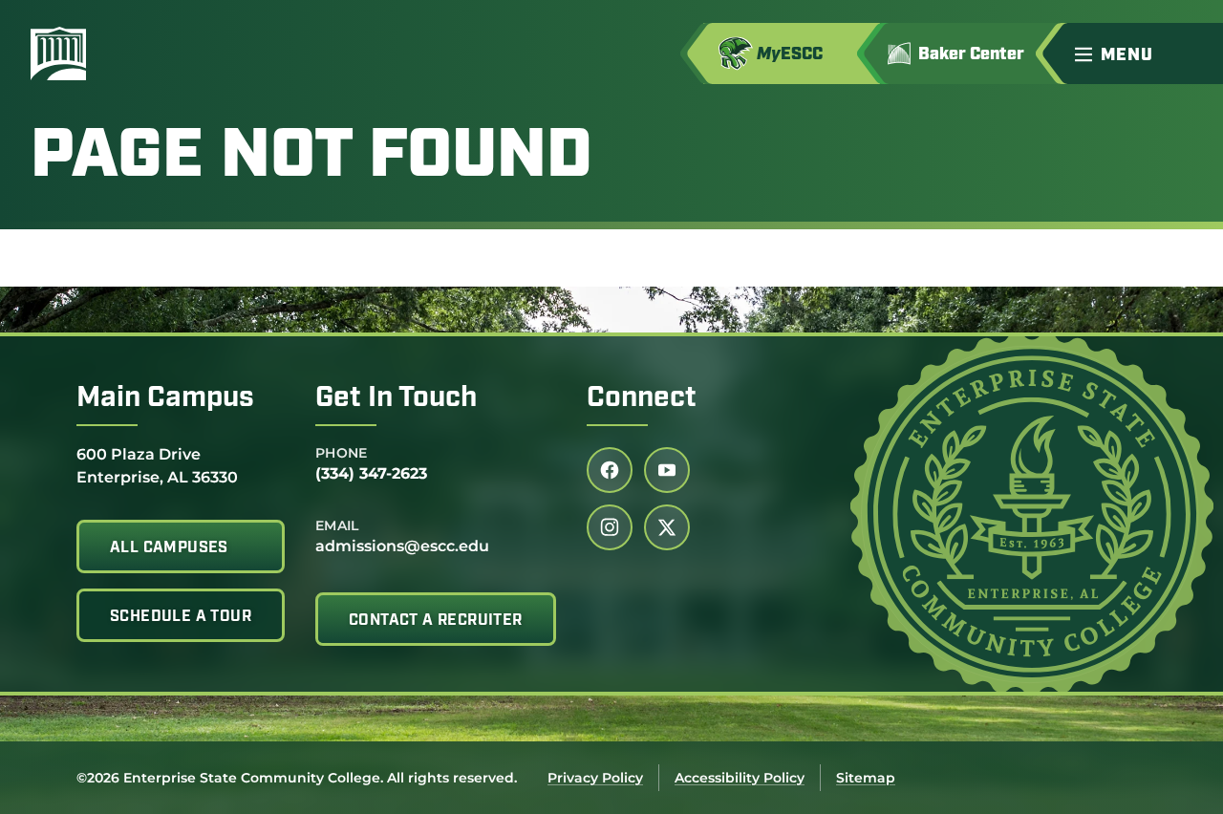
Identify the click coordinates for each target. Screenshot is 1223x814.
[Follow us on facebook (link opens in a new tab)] (610, 470)
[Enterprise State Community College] (150, 53)
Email (337, 525)
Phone (341, 452)
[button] (1141, 53)
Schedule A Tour (180, 617)
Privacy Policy (595, 777)
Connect (642, 399)
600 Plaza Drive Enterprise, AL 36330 (157, 465)
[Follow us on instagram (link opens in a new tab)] (610, 527)
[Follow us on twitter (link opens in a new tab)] (667, 527)
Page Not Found (311, 158)
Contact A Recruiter (436, 621)
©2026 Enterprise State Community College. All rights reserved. (296, 777)
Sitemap (865, 777)
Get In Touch (396, 399)
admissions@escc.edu (402, 546)
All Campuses (169, 548)
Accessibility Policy (740, 777)
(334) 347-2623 (371, 473)
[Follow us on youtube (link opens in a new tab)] (667, 470)
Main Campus (165, 399)
